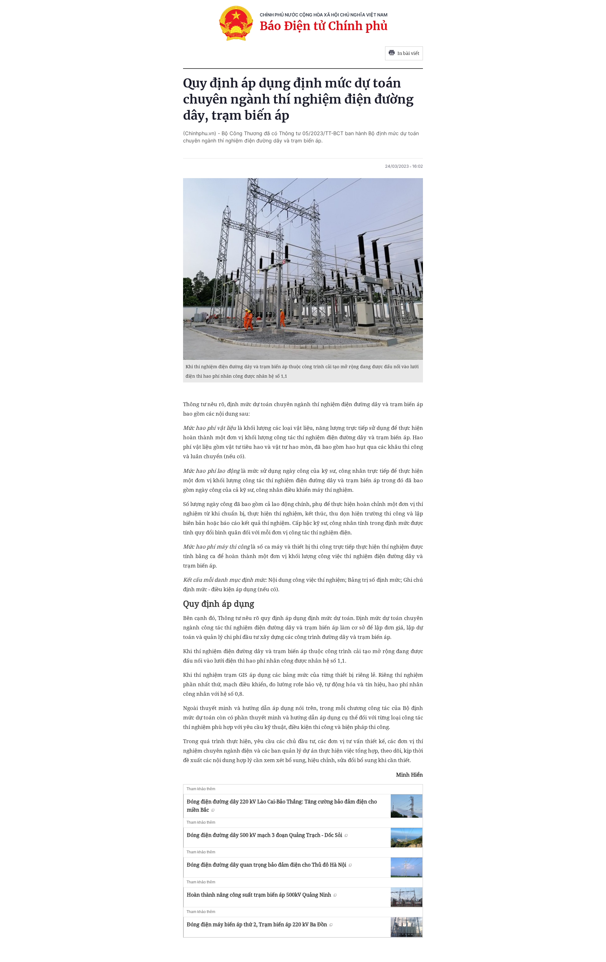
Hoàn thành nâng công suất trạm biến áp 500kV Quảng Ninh (259, 894)
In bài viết (408, 53)
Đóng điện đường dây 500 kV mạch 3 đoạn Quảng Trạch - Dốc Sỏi (264, 835)
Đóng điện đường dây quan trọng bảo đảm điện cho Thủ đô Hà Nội (266, 864)
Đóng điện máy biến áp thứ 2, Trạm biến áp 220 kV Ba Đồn (257, 924)
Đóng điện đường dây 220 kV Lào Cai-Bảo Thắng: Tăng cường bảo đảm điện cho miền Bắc (282, 805)
